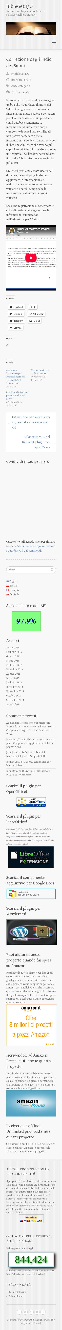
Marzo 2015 (12, 678)
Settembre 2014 (15, 700)
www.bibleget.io (33, 1319)
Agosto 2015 (13, 673)
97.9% (26, 621)
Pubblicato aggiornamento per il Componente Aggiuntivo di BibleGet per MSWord (30, 743)
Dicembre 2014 (14, 687)
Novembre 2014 (15, 691)
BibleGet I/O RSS (43, 1312)
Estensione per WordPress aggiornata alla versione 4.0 (28, 422)
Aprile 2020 (13, 647)
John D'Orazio (14, 761)
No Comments (20, 92)
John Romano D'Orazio (19, 752)
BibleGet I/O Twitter (25, 1312)
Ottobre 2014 (13, 695)
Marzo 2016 (12, 660)
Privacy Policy (16, 1296)
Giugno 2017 (13, 656)
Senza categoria (20, 86)
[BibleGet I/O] (31, 27)
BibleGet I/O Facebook (19, 1312)
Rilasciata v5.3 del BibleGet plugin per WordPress (38, 442)
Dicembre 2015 (14, 669)
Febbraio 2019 (14, 652)
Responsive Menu (54, 42)
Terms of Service (17, 1292)
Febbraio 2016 (14, 665)
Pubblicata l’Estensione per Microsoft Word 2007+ (17, 395)
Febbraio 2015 (14, 682)
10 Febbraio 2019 (21, 80)
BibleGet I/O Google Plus (31, 1312)
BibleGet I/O (19, 6)
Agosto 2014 (13, 704)
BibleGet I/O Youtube (37, 1312)
